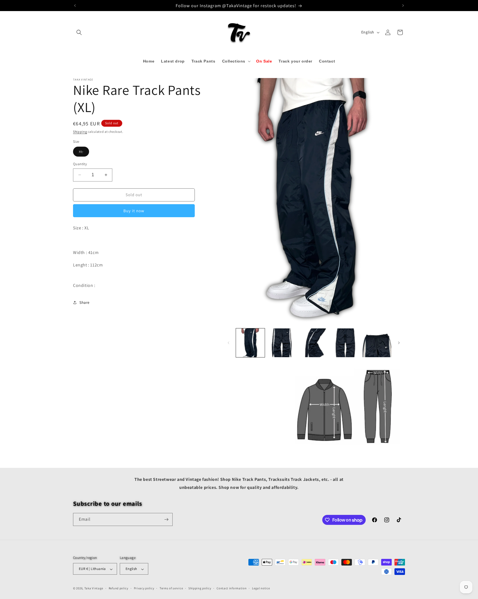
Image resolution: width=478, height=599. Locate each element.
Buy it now (133, 210)
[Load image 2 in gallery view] (281, 342)
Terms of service (171, 588)
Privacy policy (144, 588)
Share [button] (84, 302)
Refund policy (118, 588)
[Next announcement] (403, 5)
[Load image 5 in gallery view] (377, 342)
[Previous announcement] (75, 5)
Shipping (80, 131)
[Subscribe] (166, 519)
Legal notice (261, 588)
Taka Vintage (93, 588)
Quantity (80, 164)
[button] (79, 32)
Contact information (231, 588)
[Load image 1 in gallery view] (250, 342)
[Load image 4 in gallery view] (345, 342)
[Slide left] (228, 343)
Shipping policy (199, 588)
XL (84, 153)
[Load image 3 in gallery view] (313, 342)
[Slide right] (399, 343)
